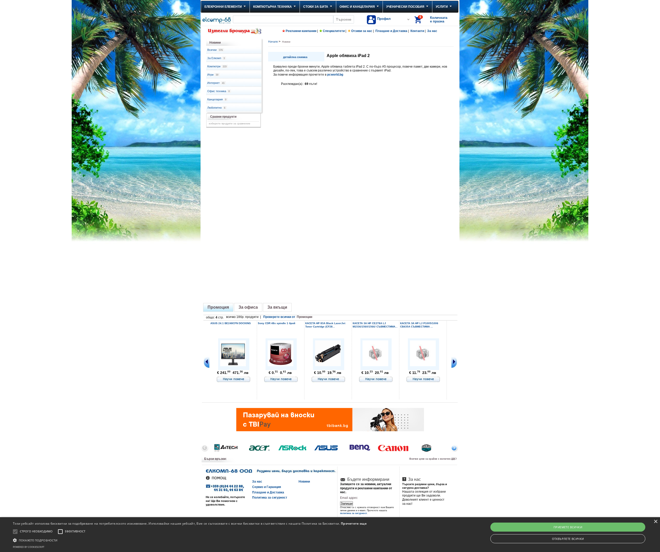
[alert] (330, 534)
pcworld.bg (335, 74)
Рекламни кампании (301, 31)
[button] (190, 540)
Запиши (346, 504)
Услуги (442, 7)
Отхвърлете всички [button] (568, 539)
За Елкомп (216, 58)
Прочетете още (354, 523)
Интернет (216, 82)
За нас (432, 31)
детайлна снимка (295, 57)
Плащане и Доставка (391, 31)
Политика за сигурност (269, 497)
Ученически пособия (405, 7)
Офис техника (218, 91)
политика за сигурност (353, 513)
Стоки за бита (315, 7)
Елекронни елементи (223, 7)
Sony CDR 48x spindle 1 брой (276, 323)
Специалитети (333, 31)
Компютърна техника (272, 7)
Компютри (217, 66)
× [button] (655, 522)
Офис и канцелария (357, 7)
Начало (273, 41)
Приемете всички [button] (568, 527)
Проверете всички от (287, 317)
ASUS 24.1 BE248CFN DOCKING (230, 323)
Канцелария (216, 99)
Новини (304, 481)
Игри (212, 74)
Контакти (417, 31)
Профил (384, 19)
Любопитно (216, 107)
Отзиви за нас (361, 31)
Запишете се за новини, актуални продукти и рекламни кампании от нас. (366, 488)
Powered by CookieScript (28, 547)
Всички (215, 49)
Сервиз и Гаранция (266, 487)
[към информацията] (233, 379)
